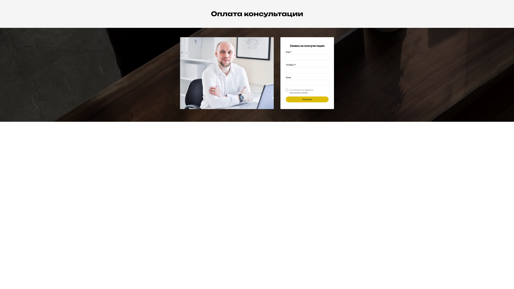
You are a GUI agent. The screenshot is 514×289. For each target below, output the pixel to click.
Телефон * (291, 65)
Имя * (289, 52)
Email (288, 77)
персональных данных (298, 93)
